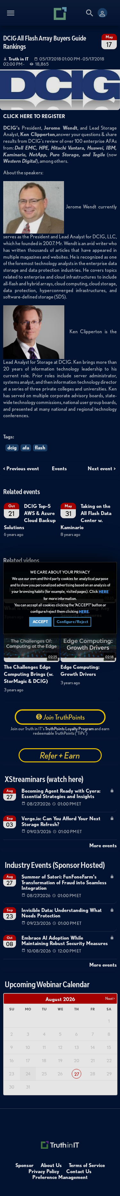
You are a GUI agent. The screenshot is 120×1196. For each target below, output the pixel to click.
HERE (103, 592)
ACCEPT (40, 621)
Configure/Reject (72, 621)
